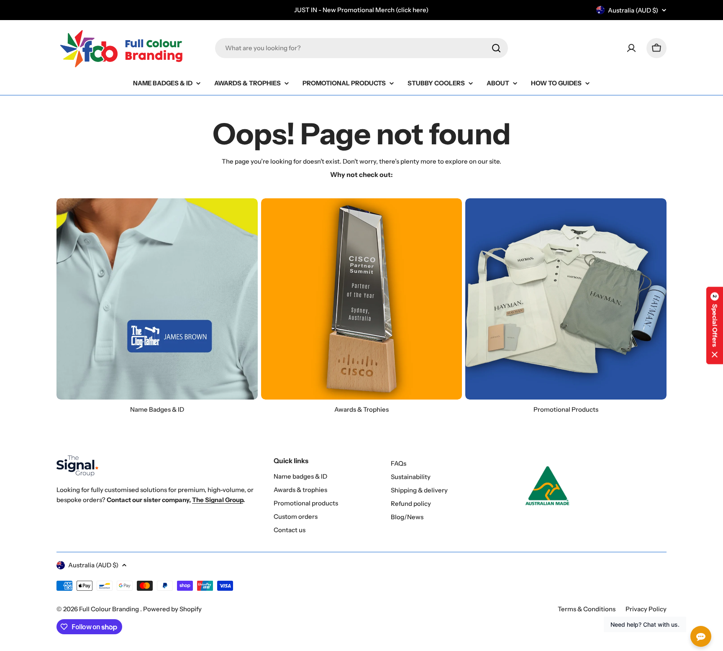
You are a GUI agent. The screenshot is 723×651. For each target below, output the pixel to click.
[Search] (496, 48)
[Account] (631, 48)
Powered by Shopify (172, 609)
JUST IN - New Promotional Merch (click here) (361, 10)
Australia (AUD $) (633, 10)
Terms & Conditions (586, 609)
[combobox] (361, 48)
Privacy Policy (646, 609)
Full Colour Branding (109, 609)
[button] (714, 325)
